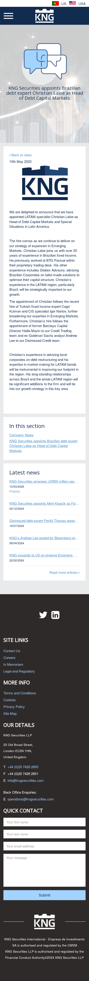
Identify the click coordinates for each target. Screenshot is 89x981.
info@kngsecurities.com (26, 780)
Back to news (21, 154)
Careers (9, 657)
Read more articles (64, 572)
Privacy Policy (14, 706)
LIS (63, 3)
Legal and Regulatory (19, 671)
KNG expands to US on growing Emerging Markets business (44, 555)
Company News (21, 434)
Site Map (10, 713)
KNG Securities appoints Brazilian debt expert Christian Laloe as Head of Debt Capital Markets (43, 445)
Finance (14, 491)
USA (82, 3)
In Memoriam (13, 664)
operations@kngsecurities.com (31, 799)
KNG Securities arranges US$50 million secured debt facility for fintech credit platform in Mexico (44, 481)
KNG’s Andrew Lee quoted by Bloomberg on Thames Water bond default (44, 537)
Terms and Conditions (19, 692)
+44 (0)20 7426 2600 (23, 766)
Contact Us (11, 650)
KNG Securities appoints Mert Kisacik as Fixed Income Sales (44, 503)
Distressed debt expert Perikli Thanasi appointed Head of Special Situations (44, 520)
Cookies (9, 699)
